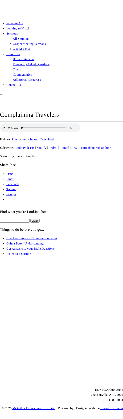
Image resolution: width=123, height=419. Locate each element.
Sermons (12, 33)
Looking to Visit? (17, 28)
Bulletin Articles (23, 59)
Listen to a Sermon (18, 253)
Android (53, 147)
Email (65, 147)
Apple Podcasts (24, 147)
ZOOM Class (21, 49)
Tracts (17, 69)
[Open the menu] (1, 94)
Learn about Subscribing (95, 147)
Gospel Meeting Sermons (29, 43)
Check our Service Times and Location (31, 238)
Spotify (41, 147)
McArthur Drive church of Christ (33, 408)
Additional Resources (27, 79)
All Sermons (21, 38)
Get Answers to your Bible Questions (30, 248)
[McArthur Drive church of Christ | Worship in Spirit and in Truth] (20, 15)
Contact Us (13, 84)
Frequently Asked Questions (31, 64)
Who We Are (14, 23)
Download (47, 139)
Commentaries (22, 74)
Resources (13, 54)
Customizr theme (111, 408)
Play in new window (25, 139)
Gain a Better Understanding (25, 243)
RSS (74, 147)
